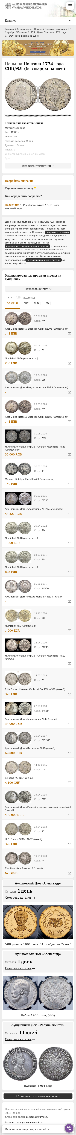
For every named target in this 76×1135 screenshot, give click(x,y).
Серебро (10, 32)
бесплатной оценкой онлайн (43, 260)
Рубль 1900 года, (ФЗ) (38, 1015)
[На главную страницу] (26, 6)
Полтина (22, 32)
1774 (32, 32)
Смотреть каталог (18, 897)
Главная (9, 29)
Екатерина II (62, 29)
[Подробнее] (18, 318)
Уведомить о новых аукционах (40, 1096)
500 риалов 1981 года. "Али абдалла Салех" (38, 944)
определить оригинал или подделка (27, 246)
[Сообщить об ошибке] (69, 333)
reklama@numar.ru (37, 1116)
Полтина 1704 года (38, 1086)
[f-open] (69, 1128)
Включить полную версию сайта (23, 1122)
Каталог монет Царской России (35, 29)
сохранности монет (57, 232)
